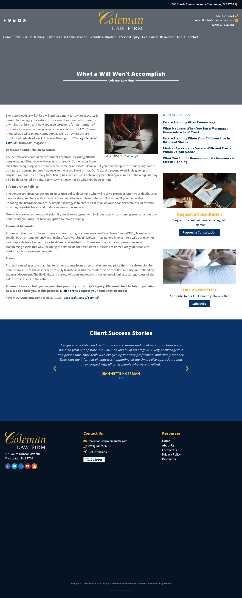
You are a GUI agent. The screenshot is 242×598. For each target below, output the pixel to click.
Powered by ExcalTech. (121, 590)
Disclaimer (169, 459)
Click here (67, 291)
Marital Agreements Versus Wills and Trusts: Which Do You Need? (197, 150)
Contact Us (169, 450)
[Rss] (24, 20)
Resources (167, 37)
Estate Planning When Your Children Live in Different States (196, 140)
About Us (168, 445)
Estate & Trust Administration (67, 37)
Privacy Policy (171, 454)
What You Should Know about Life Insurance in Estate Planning (199, 160)
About (181, 37)
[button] (55, 368)
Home (7, 37)
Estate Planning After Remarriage (189, 122)
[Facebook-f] (4, 20)
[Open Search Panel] (235, 37)
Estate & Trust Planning (28, 37)
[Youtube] (19, 20)
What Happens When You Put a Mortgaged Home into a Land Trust (196, 130)
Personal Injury (129, 37)
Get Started (150, 37)
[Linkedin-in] (14, 20)
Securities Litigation (103, 37)
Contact (193, 37)
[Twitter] (9, 20)
